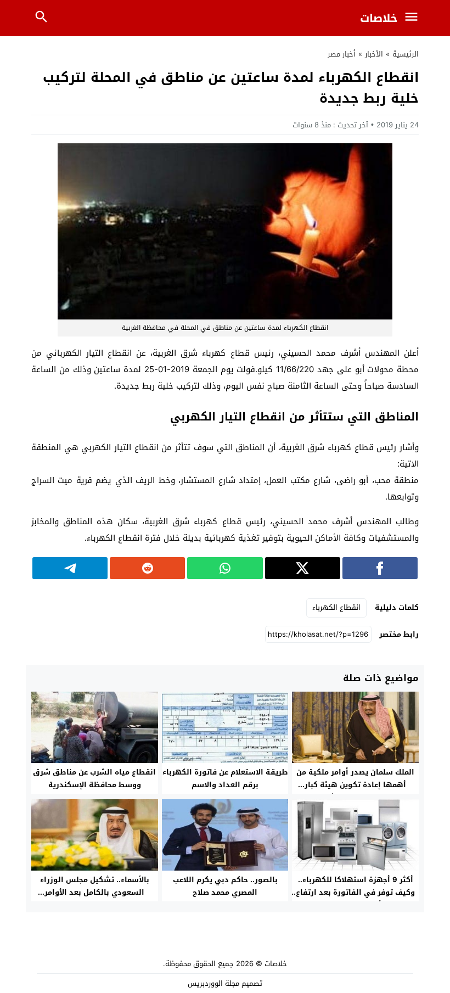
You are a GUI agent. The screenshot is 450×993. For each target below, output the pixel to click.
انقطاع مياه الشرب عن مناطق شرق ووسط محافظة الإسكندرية (94, 778)
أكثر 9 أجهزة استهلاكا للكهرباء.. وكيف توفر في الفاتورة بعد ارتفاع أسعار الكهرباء (355, 892)
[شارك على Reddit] (147, 568)
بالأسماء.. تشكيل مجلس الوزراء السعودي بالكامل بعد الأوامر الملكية (94, 892)
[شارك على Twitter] (303, 568)
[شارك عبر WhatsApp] (225, 568)
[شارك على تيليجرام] (70, 568)
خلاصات (378, 18)
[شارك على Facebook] (380, 568)
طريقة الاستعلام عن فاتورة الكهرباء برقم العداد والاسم (225, 778)
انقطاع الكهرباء (336, 607)
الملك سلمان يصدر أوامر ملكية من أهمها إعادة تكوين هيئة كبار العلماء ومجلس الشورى (355, 784)
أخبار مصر (342, 54)
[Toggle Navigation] (414, 18)
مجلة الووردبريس (213, 983)
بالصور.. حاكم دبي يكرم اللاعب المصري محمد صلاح (225, 886)
